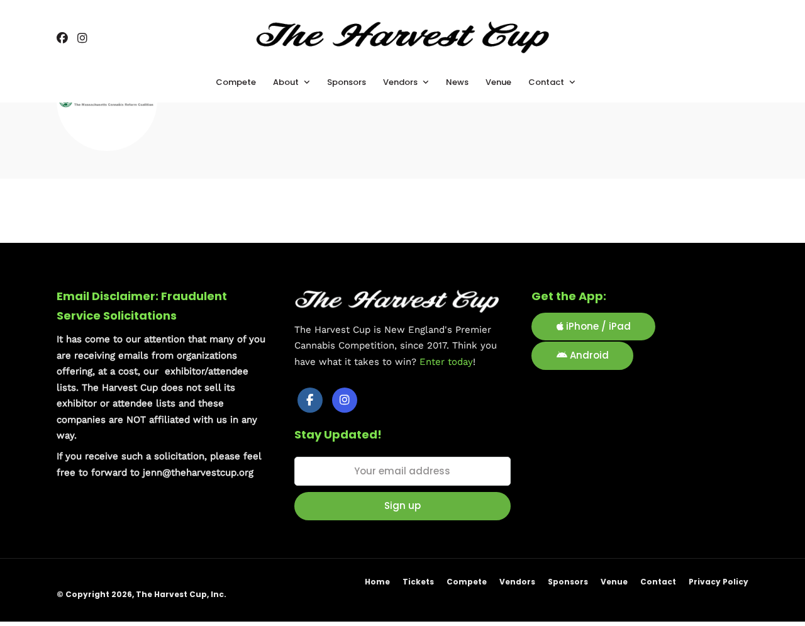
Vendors (517, 581)
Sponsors (568, 581)
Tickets (418, 581)
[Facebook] (310, 400)
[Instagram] (82, 39)
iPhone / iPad (597, 326)
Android (588, 355)
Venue (614, 581)
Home (377, 581)
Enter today (446, 361)
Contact (658, 581)
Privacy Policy (718, 581)
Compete (467, 581)
